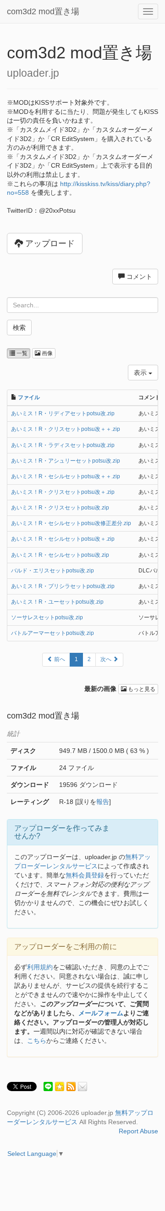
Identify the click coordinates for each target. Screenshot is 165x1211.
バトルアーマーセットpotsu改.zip (52, 633)
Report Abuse (138, 1131)
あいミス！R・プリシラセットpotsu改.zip (63, 586)
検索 (19, 327)
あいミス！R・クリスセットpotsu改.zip (60, 507)
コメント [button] (138, 276)
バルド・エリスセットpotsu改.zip (52, 570)
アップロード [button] (49, 243)
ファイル (29, 397)
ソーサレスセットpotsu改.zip (47, 617)
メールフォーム (100, 1013)
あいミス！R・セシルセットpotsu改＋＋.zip (65, 476)
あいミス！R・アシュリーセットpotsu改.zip (65, 461)
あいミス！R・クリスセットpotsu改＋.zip (63, 492)
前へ (59, 659)
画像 (46, 353)
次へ (106, 659)
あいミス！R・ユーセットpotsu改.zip (57, 602)
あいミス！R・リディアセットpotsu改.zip (63, 413)
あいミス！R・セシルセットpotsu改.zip (60, 555)
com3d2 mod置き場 (43, 11)
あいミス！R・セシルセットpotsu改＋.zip (63, 539)
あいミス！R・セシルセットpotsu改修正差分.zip (71, 523)
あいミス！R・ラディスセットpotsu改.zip (63, 445)
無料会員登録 (85, 875)
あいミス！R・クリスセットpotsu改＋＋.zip (65, 429)
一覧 (21, 353)
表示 (141, 372)
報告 (102, 801)
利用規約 (40, 967)
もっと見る (140, 689)
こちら (36, 1040)
